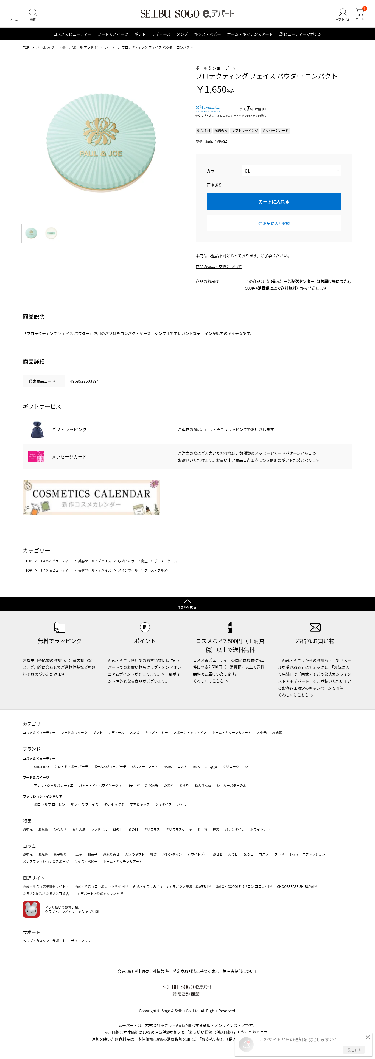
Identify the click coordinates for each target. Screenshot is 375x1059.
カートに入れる (274, 201)
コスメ (264, 854)
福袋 (216, 829)
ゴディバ (133, 785)
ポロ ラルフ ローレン (49, 804)
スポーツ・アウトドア (189, 732)
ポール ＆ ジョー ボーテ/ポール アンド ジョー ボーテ (75, 47)
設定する (354, 1049)
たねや (169, 785)
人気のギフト (135, 854)
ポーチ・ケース (165, 561)
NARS (167, 766)
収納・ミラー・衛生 (133, 561)
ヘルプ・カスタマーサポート (44, 940)
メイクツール (128, 570)
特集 (27, 820)
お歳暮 (277, 732)
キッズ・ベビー (207, 34)
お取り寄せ (111, 854)
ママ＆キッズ (140, 804)
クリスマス (152, 829)
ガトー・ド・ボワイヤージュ (100, 785)
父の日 (133, 829)
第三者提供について (240, 971)
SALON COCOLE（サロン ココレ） (242, 886)
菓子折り (60, 854)
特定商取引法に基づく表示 (196, 971)
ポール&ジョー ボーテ (110, 766)
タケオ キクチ (114, 804)
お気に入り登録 (276, 223)
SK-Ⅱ (249, 766)
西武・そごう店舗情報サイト (44, 886)
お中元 (262, 732)
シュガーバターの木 (231, 785)
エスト (182, 766)
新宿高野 (151, 785)
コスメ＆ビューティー (72, 34)
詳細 (258, 109)
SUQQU (211, 766)
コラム (29, 846)
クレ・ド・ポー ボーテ (71, 766)
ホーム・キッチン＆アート (250, 34)
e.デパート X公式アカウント (98, 893)
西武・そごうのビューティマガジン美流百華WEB (170, 886)
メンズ (182, 34)
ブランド (31, 748)
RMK (196, 766)
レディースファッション (307, 854)
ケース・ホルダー (157, 570)
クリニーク (231, 766)
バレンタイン (235, 829)
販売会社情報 (152, 971)
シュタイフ (163, 804)
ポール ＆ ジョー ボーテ (216, 67)
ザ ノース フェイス (84, 804)
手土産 (77, 854)
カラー (212, 170)
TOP (26, 47)
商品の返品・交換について (219, 266)
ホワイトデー (260, 829)
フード (279, 854)
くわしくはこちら (208, 681)
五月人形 (78, 829)
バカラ (182, 804)
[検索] (33, 15)
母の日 (118, 829)
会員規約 (125, 971)
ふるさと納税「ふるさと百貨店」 (47, 893)
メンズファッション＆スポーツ (46, 861)
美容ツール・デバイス (94, 561)
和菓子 (92, 854)
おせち (202, 829)
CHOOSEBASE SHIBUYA (295, 886)
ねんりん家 (203, 785)
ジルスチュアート (145, 766)
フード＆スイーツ (112, 34)
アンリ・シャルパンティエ (53, 785)
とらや (184, 785)
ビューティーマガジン (303, 34)
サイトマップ (81, 940)
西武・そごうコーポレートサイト (99, 886)
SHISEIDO (41, 766)
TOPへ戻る (187, 607)
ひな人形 (60, 829)
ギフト (140, 34)
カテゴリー (34, 724)
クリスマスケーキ (179, 829)
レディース (161, 34)
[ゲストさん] (343, 15)
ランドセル (99, 829)
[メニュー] (15, 15)
